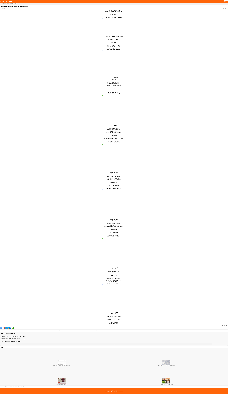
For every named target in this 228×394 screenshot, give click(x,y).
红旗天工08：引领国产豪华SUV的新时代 (8, 333)
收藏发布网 (24, 386)
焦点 (2, 347)
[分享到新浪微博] (4, 328)
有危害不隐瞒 (3, 334)
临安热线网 (2, 1)
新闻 (16, 3)
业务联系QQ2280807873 (118, 391)
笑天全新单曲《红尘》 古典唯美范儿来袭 (166, 384)
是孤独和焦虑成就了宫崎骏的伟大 (61, 384)
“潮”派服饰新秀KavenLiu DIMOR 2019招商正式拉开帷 (166, 365)
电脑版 (116, 390)
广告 (8, 3)
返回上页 (226, 1)
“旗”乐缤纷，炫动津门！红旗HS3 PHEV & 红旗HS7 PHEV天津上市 (13, 336)
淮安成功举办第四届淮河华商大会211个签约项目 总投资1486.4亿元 (13, 339)
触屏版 (112, 390)
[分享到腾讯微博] (6, 328)
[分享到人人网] (10, 328)
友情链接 (5, 386)
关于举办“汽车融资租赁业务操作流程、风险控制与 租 (61, 365)
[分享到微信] (13, 328)
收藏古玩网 (15, 386)
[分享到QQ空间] (8, 328)
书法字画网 (10, 386)
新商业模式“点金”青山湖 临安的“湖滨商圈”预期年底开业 (11, 338)
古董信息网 (19, 386)
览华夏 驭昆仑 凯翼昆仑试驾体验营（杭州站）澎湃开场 (11, 341)
